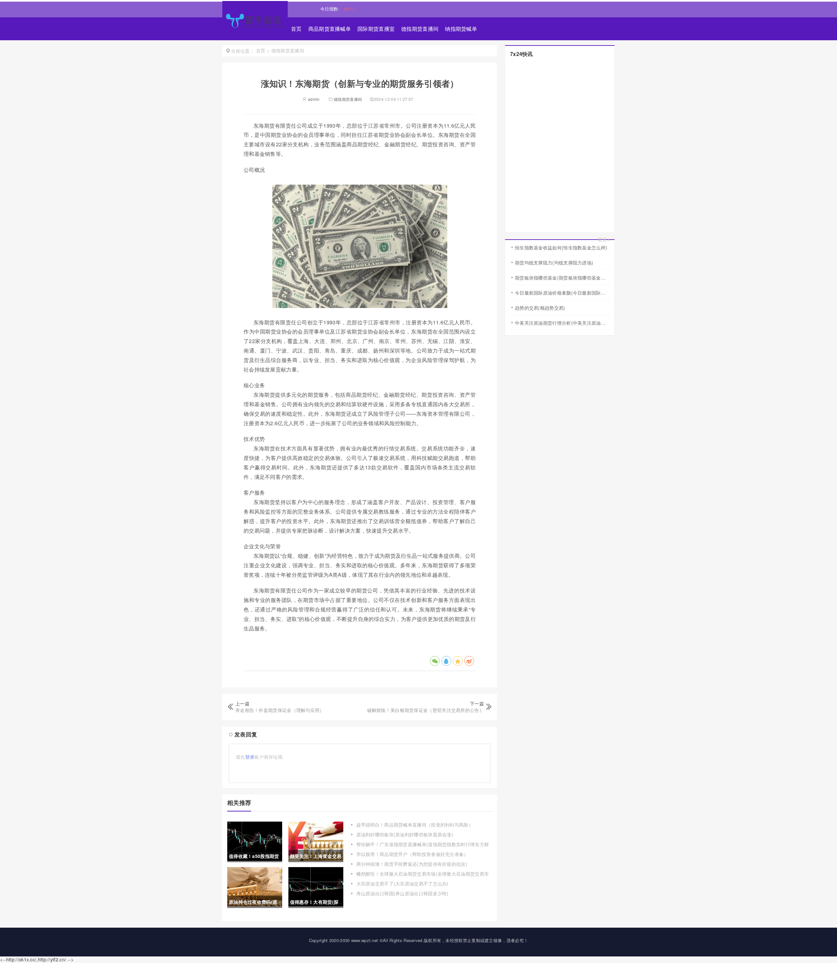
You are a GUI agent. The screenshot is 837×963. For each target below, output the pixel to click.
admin (313, 99)
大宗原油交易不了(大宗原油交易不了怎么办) (402, 883)
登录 (250, 757)
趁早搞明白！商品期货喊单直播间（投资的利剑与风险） (414, 824)
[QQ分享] (446, 661)
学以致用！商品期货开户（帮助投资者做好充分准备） (412, 854)
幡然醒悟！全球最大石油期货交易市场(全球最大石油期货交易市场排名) (422, 876)
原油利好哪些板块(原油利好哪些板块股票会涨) (404, 834)
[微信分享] (435, 661)
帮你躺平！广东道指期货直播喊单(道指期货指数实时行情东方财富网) (422, 847)
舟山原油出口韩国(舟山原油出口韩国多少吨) (402, 893)
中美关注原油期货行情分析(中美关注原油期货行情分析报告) (562, 322)
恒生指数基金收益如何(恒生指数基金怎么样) (561, 247)
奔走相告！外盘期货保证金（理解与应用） (279, 710)
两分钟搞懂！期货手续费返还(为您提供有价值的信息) (412, 864)
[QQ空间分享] (458, 661)
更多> (604, 239)
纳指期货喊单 (461, 28)
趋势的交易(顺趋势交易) (540, 307)
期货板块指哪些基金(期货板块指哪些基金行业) (562, 277)
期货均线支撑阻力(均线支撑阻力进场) (554, 262)
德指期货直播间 (419, 28)
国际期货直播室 (376, 28)
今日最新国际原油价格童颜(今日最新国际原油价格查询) (562, 292)
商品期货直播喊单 (329, 28)
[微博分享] (469, 661)
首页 (296, 28)
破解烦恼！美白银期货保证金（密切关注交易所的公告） (425, 710)
